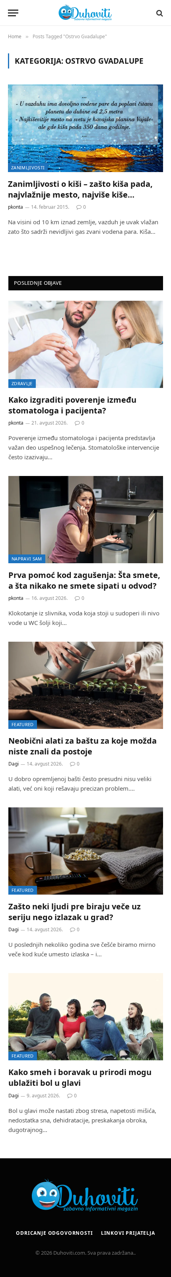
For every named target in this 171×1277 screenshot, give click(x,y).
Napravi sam (27, 559)
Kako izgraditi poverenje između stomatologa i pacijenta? (72, 405)
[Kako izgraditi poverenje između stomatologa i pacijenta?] (85, 344)
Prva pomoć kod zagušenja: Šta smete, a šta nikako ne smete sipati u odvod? (84, 580)
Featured (23, 724)
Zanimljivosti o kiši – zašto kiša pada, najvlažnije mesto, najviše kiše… (80, 189)
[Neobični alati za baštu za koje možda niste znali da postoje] (85, 685)
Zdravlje (22, 383)
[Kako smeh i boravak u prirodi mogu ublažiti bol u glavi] (85, 1016)
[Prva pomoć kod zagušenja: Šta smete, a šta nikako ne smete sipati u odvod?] (85, 519)
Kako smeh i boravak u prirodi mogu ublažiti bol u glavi (80, 1077)
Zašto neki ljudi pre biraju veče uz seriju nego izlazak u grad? (74, 911)
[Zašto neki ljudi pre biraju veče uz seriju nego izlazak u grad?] (85, 851)
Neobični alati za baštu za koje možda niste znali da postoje (82, 746)
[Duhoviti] (85, 13)
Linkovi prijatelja (128, 1233)
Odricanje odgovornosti (54, 1233)
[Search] (159, 13)
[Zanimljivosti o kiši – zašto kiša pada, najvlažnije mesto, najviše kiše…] (85, 128)
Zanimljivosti (28, 167)
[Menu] (13, 13)
